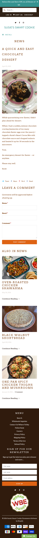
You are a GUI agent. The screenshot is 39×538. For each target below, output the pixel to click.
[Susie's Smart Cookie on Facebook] (19, 22)
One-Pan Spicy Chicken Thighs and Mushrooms (17, 384)
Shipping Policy (19, 437)
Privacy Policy (19, 434)
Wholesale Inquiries (19, 421)
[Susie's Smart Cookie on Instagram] (23, 22)
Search (19, 418)
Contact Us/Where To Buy (19, 425)
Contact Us (30, 536)
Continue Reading (10, 299)
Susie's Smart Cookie (14, 518)
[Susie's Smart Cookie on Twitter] (15, 22)
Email (5, 213)
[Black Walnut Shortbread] (19, 319)
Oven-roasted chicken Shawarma (15, 285)
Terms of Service (19, 441)
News (19, 41)
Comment (6, 223)
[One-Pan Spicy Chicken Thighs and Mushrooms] (19, 367)
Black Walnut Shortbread (16, 337)
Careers (20, 431)
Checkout (28, 15)
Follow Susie (19, 428)
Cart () (19, 15)
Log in (9, 15)
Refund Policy (19, 444)
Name (5, 203)
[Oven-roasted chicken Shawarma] (19, 267)
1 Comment (19, 392)
